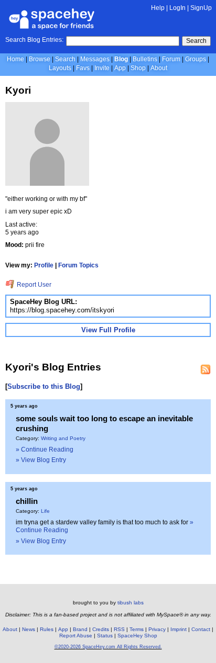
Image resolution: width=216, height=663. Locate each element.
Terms (136, 629)
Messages (95, 59)
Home (15, 59)
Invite (102, 68)
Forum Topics (78, 265)
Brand (80, 629)
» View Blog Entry (41, 460)
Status (105, 635)
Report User (33, 284)
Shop (138, 68)
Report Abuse (75, 635)
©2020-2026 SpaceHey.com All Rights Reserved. (108, 646)
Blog (121, 59)
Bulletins (145, 59)
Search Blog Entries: (34, 39)
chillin (27, 501)
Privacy (157, 629)
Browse (39, 59)
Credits (100, 629)
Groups (195, 59)
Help (158, 8)
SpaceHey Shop (137, 635)
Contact (200, 629)
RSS (119, 629)
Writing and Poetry (63, 438)
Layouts (60, 68)
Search (196, 40)
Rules (46, 629)
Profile (43, 265)
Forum (171, 59)
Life (45, 511)
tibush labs (130, 602)
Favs (83, 68)
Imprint (178, 629)
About (158, 68)
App (120, 68)
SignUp (201, 8)
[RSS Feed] (205, 369)
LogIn (177, 8)
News (28, 629)
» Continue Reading (44, 449)
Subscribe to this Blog (43, 386)
